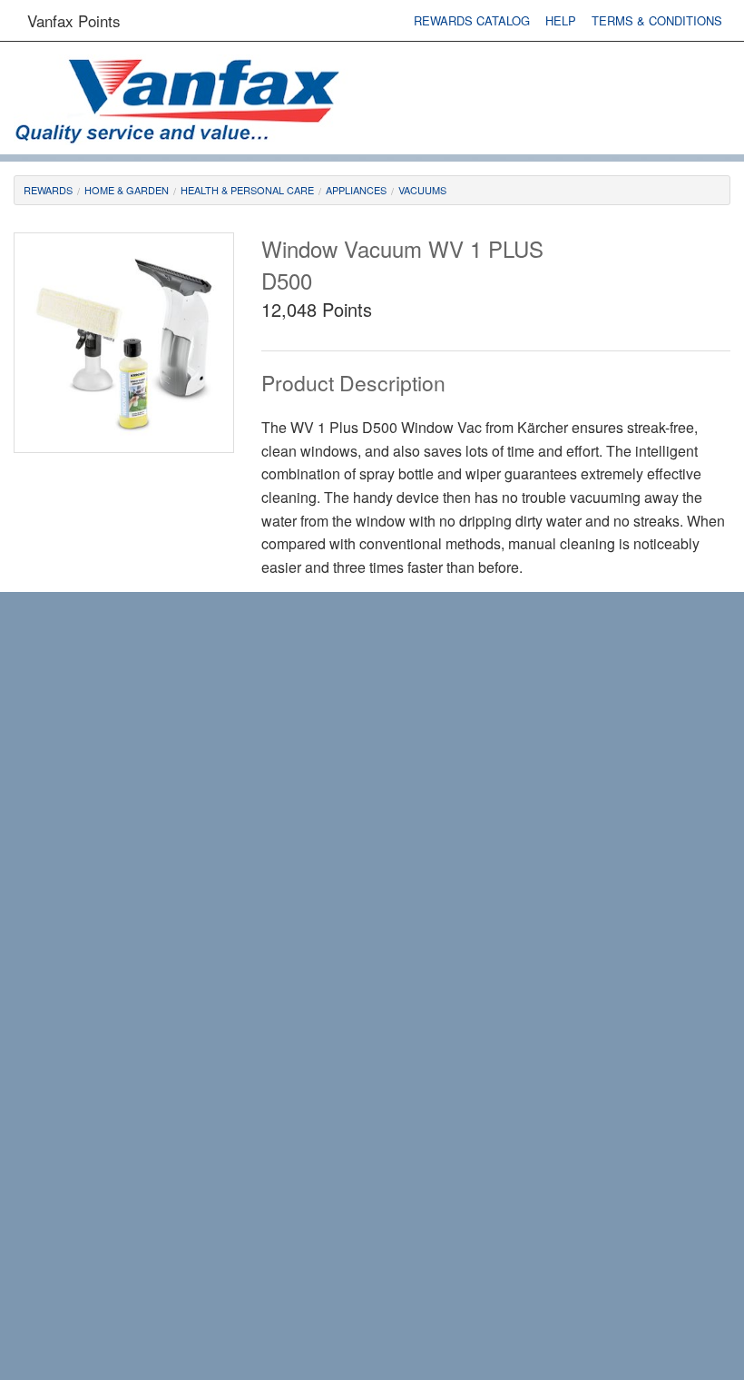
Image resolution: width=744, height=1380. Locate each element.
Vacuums (422, 189)
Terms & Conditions (657, 20)
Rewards (48, 189)
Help (560, 20)
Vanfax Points (74, 20)
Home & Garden (126, 189)
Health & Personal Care (247, 189)
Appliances (356, 189)
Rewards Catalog (472, 20)
